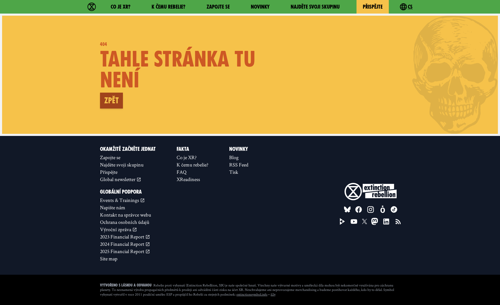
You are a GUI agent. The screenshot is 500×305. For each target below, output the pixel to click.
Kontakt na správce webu (125, 214)
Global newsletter (118, 179)
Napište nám (112, 207)
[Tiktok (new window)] (394, 209)
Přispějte (373, 7)
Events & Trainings (120, 200)
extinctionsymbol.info (251, 294)
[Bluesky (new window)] (347, 209)
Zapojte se (218, 7)
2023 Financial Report (122, 236)
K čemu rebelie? (168, 7)
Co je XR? (120, 7)
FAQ (181, 172)
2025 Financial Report (122, 251)
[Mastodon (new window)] (374, 221)
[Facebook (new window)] (359, 210)
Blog (234, 157)
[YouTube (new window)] (354, 222)
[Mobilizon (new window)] (383, 210)
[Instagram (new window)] (371, 210)
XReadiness (188, 179)
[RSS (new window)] (398, 222)
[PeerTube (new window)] (342, 221)
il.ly (273, 294)
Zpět (111, 100)
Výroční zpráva (116, 229)
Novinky (260, 7)
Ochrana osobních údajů (124, 222)
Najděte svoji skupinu (315, 7)
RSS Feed (238, 164)
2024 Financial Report (122, 244)
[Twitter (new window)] (364, 221)
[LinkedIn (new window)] (386, 222)
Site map (108, 258)
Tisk (233, 172)
